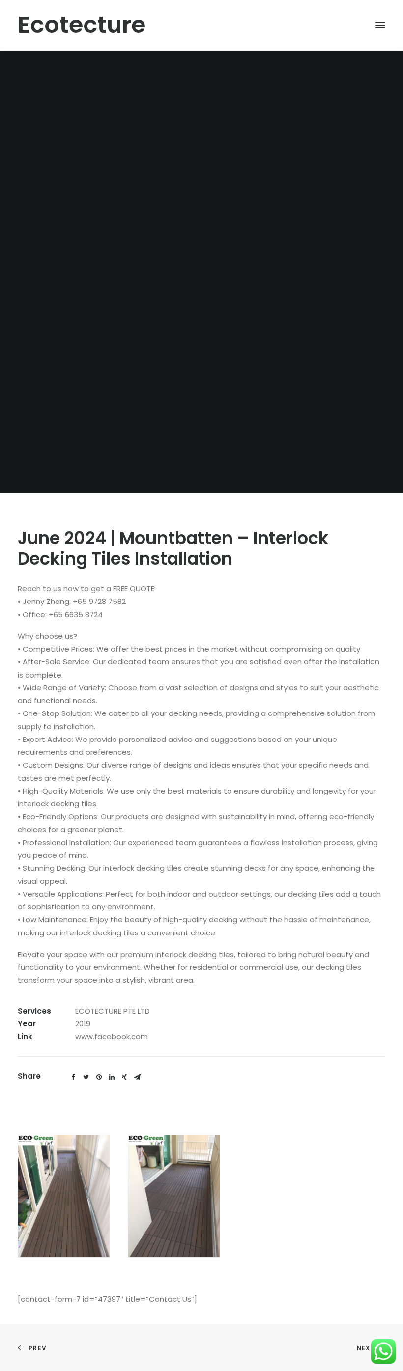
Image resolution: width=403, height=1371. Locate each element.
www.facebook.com (111, 1036)
